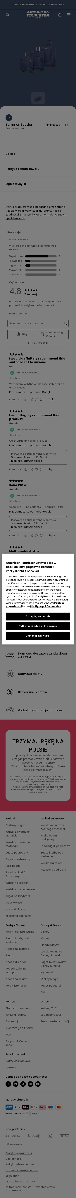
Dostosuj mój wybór (38, 635)
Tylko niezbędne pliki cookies (38, 626)
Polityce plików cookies (46, 606)
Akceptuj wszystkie (38, 616)
